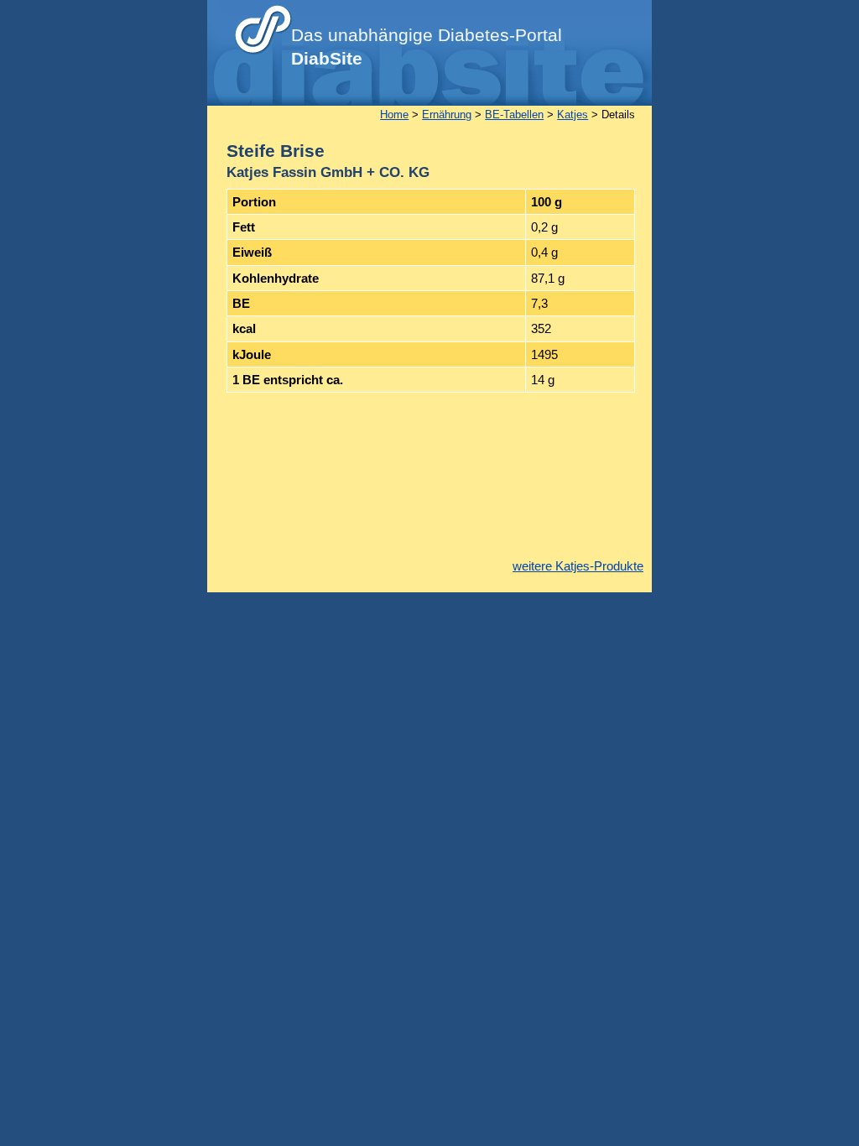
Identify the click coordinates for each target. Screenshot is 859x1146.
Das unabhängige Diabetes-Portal (426, 47)
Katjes (572, 114)
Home (394, 114)
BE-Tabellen (514, 114)
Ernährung (446, 114)
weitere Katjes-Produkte (578, 566)
